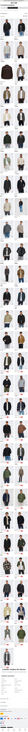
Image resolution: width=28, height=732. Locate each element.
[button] (7, 27)
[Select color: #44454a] (16, 106)
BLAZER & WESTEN (18, 681)
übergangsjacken (15, 10)
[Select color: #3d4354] (15, 623)
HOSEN (2, 683)
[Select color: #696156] (1, 441)
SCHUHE (2, 690)
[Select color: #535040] (1, 509)
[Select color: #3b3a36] (3, 39)
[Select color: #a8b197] (0, 173)
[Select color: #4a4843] (1, 39)
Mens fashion (5, 10)
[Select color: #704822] (1, 263)
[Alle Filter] (26, 14)
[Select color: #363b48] (15, 308)
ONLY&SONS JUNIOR (18, 690)
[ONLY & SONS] (14, 3)
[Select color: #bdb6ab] (4, 39)
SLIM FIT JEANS (4, 692)
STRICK (2, 694)
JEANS (16, 679)
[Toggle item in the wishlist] (12, 20)
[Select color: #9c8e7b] (15, 61)
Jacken (10, 10)
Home (1, 10)
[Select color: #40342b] (16, 61)
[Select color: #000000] (0, 39)
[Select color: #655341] (16, 39)
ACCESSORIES (3, 681)
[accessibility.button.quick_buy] (12, 35)
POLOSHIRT (3, 688)
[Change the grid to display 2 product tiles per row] (26, 16)
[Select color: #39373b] (17, 39)
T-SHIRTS (2, 679)
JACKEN (16, 688)
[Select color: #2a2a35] (0, 509)
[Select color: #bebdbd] (18, 39)
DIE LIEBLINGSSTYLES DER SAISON (6, 685)
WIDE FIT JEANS (17, 685)
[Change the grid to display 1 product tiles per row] (24, 16)
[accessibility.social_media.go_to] (1, 723)
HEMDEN (16, 683)
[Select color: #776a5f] (15, 106)
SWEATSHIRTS (17, 692)
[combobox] (4, 14)
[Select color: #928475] (1, 196)
